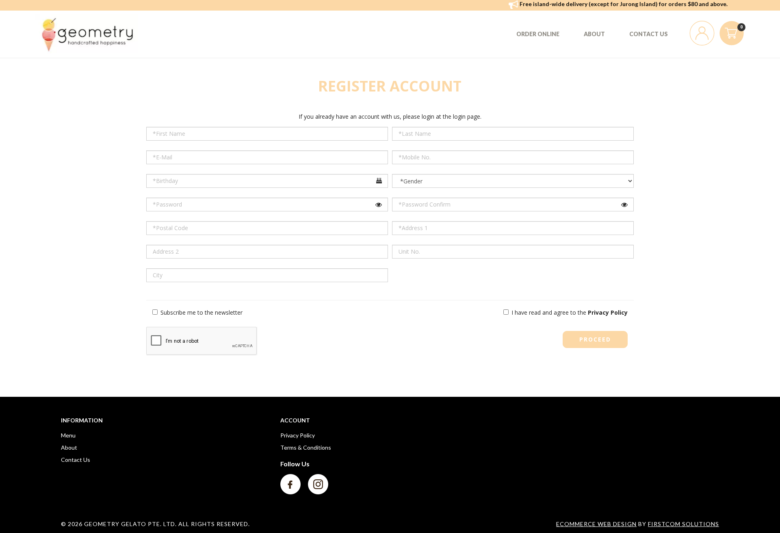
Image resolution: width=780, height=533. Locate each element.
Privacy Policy (297, 435)
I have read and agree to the (569, 312)
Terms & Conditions (305, 447)
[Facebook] (291, 483)
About (69, 447)
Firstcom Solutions (683, 523)
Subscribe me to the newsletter (201, 312)
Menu (68, 435)
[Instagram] (318, 483)
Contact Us (75, 459)
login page (466, 116)
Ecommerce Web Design (596, 523)
